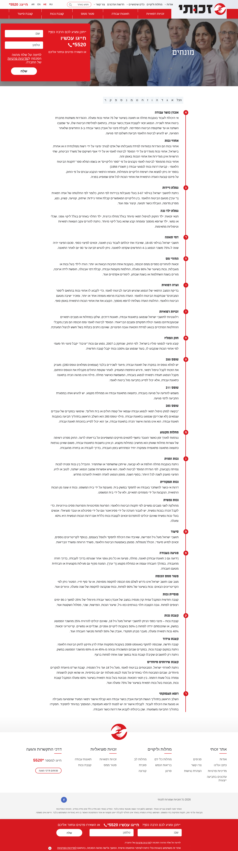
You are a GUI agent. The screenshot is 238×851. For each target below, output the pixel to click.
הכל (179, 100)
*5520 (38, 760)
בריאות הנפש (163, 765)
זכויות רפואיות (155, 13)
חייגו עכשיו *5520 (123, 824)
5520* (18, 4)
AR (32, 4)
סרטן (168, 771)
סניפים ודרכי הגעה (48, 770)
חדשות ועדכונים (115, 4)
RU (51, 4)
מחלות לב (140, 759)
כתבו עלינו (220, 765)
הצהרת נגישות (193, 771)
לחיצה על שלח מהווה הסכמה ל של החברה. (24, 58)
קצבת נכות (57, 13)
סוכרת (143, 765)
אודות (223, 759)
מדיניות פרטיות (18, 58)
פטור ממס (87, 13)
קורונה (143, 771)
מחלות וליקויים (154, 4)
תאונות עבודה (120, 13)
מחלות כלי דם (163, 759)
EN (38, 4)
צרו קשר (196, 765)
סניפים (197, 759)
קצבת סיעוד (25, 13)
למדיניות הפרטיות (67, 848)
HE (44, 4)
